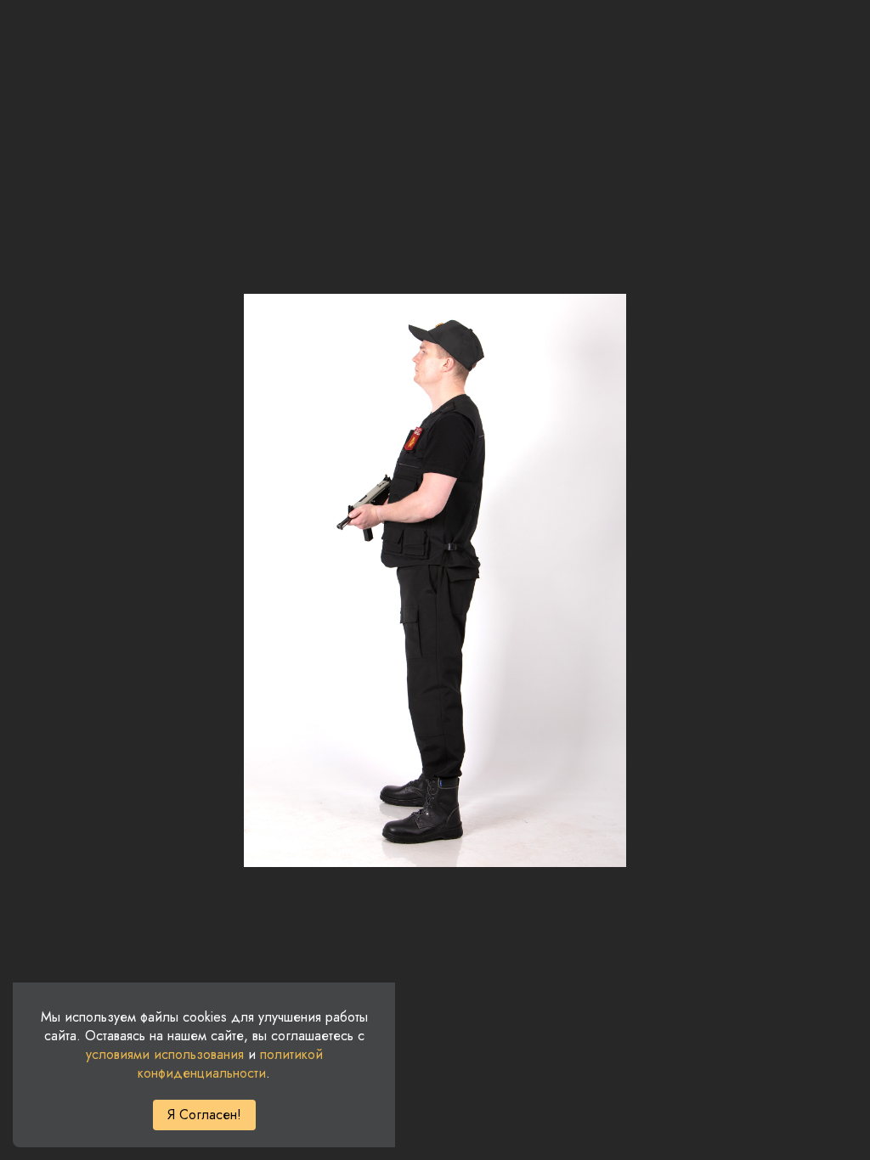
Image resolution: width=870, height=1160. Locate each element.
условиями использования (165, 1054)
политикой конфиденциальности (230, 1064)
